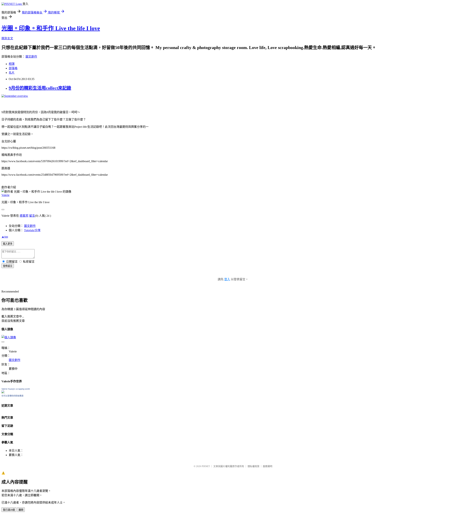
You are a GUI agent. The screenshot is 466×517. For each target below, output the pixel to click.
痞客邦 (24, 215)
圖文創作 (31, 56)
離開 (21, 509)
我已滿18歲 (9, 509)
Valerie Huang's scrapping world (15, 389)
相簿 (12, 63)
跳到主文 (7, 38)
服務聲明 (267, 466)
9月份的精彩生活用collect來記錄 (40, 88)
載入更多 (7, 243)
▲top (4, 236)
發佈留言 (7, 266)
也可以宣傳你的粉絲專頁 (12, 396)
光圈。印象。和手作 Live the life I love (50, 28)
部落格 (13, 68)
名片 (12, 72)
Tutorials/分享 (32, 230)
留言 (32, 215)
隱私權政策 (253, 466)
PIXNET (206, 466)
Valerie (5, 195)
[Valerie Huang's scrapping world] (2, 392)
